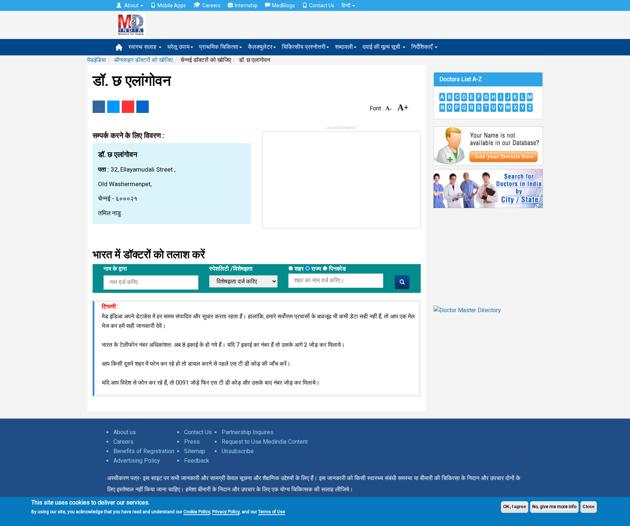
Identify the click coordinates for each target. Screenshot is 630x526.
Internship (246, 5)
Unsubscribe (238, 451)
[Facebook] (99, 107)
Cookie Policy (196, 511)
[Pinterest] (128, 107)
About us (124, 432)
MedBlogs (283, 5)
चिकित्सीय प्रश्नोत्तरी (304, 46)
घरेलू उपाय (178, 46)
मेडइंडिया (96, 59)
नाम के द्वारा (115, 268)
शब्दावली (344, 46)
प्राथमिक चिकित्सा (218, 46)
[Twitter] (113, 107)
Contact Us (321, 5)
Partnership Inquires (247, 432)
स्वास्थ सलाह (143, 46)
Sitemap (194, 451)
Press (192, 441)
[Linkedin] (142, 107)
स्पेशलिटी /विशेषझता (231, 268)
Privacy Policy (226, 511)
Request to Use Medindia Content (265, 441)
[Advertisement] (317, 177)
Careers (211, 5)
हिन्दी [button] (346, 5)
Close (589, 506)
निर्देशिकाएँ (422, 46)
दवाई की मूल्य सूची (382, 46)
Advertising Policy (136, 460)
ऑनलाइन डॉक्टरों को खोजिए (143, 59)
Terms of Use (271, 511)
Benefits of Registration (143, 451)
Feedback (196, 460)
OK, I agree (514, 506)
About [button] (131, 5)
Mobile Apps (172, 5)
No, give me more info (554, 506)
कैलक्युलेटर (260, 46)
